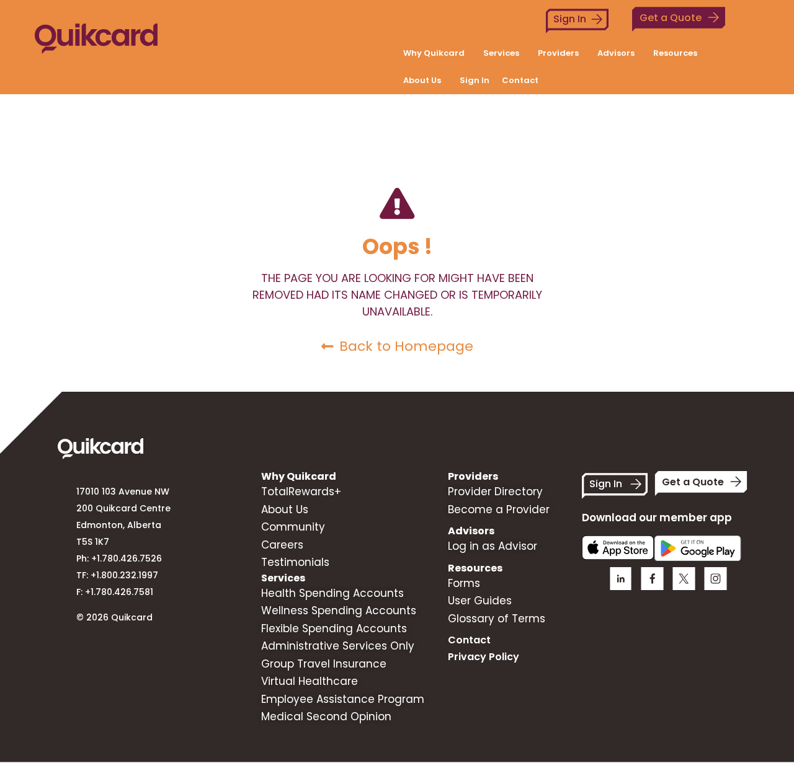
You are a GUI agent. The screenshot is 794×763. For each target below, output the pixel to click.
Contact (520, 80)
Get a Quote (671, 18)
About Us (422, 80)
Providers (558, 53)
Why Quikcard (434, 53)
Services (501, 53)
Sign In (569, 19)
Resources (675, 53)
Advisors (616, 53)
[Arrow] (715, 578)
